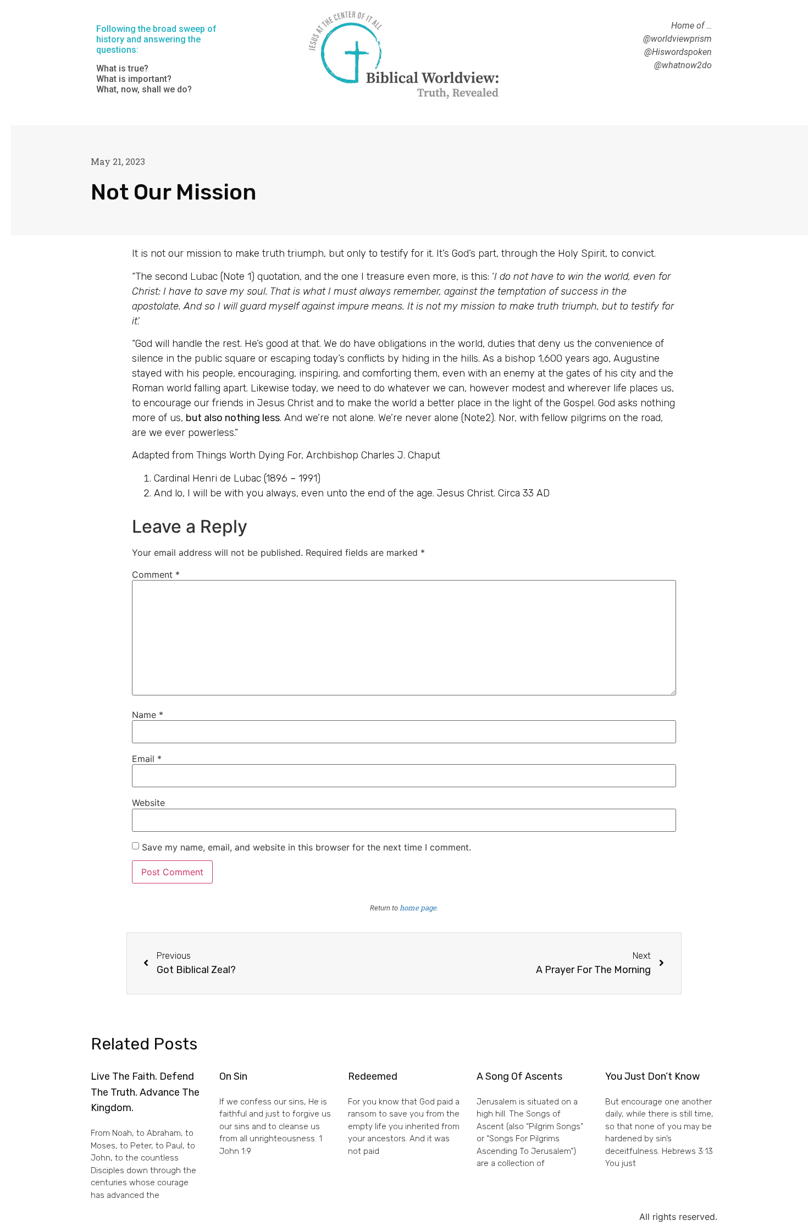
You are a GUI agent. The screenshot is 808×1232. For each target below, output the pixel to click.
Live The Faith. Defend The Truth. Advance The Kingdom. (145, 1092)
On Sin (233, 1076)
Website (148, 802)
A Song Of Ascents (519, 1076)
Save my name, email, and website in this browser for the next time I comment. (306, 847)
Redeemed (372, 1076)
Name (147, 714)
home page (418, 908)
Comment (156, 574)
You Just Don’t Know (652, 1076)
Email (147, 758)
